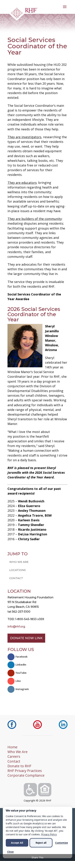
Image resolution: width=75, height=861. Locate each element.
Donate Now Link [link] (26, 638)
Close (10, 851)
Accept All (17, 842)
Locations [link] (17, 570)
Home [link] (12, 747)
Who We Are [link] (18, 561)
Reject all (41, 842)
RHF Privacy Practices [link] (25, 770)
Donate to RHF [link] (19, 766)
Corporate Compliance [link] (26, 775)
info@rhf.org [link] (16, 626)
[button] (65, 9)
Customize (61, 842)
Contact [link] (16, 578)
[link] (23, 14)
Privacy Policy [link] (49, 834)
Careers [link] (14, 756)
